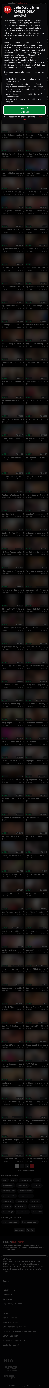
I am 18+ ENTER (25, 110)
